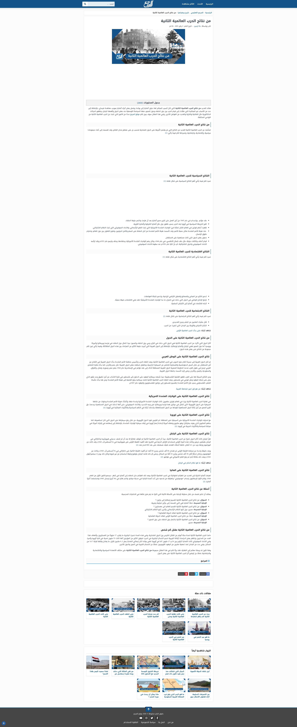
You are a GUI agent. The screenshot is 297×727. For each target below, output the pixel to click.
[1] (166, 133)
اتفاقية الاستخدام (131, 722)
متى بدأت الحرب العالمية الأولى (188, 330)
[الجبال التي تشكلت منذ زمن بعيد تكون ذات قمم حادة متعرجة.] (173, 662)
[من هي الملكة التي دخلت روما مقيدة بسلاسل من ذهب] (123, 662)
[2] (104, 407)
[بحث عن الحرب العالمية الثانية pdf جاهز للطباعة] (199, 605)
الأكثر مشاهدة (188, 4)
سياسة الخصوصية (148, 722)
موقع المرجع (135, 114)
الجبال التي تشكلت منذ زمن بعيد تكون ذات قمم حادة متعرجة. (174, 674)
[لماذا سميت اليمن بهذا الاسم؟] (97, 662)
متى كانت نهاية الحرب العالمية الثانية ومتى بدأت (175, 616)
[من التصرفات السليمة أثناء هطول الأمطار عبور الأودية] (199, 685)
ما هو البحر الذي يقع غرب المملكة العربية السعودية (174, 695)
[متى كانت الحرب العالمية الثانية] (97, 605)
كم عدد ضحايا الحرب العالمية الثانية (151, 615)
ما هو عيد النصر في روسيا (202, 638)
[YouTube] (141, 718)
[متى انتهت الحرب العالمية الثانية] (123, 605)
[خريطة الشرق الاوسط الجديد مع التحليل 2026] (148, 662)
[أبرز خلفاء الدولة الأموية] (199, 662)
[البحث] (85, 4)
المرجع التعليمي (197, 12)
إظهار (140, 103)
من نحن (170, 722)
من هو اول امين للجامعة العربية (188, 389)
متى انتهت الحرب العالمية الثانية (123, 615)
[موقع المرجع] (148, 4)
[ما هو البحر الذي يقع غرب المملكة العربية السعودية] (173, 685)
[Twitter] (152, 718)
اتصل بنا (161, 722)
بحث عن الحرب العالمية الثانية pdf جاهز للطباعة (200, 615)
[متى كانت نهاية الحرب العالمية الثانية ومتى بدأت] (173, 605)
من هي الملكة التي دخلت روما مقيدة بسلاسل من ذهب (123, 674)
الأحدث (200, 4)
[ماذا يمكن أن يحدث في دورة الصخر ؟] (148, 685)
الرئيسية (209, 4)
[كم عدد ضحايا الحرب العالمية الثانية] (148, 605)
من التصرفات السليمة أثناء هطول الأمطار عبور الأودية (200, 697)
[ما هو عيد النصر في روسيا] (199, 628)
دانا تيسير (197, 26)
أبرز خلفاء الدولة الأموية (200, 671)
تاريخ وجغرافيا (183, 12)
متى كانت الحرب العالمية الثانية (98, 615)
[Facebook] (157, 718)
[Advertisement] (148, 82)
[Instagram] (146, 718)
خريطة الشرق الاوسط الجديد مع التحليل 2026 (150, 672)
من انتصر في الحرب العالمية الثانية (176, 638)
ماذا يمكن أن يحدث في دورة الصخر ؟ (149, 695)
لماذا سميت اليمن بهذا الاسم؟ (99, 672)
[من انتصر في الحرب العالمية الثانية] (173, 628)
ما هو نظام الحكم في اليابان (189, 462)
